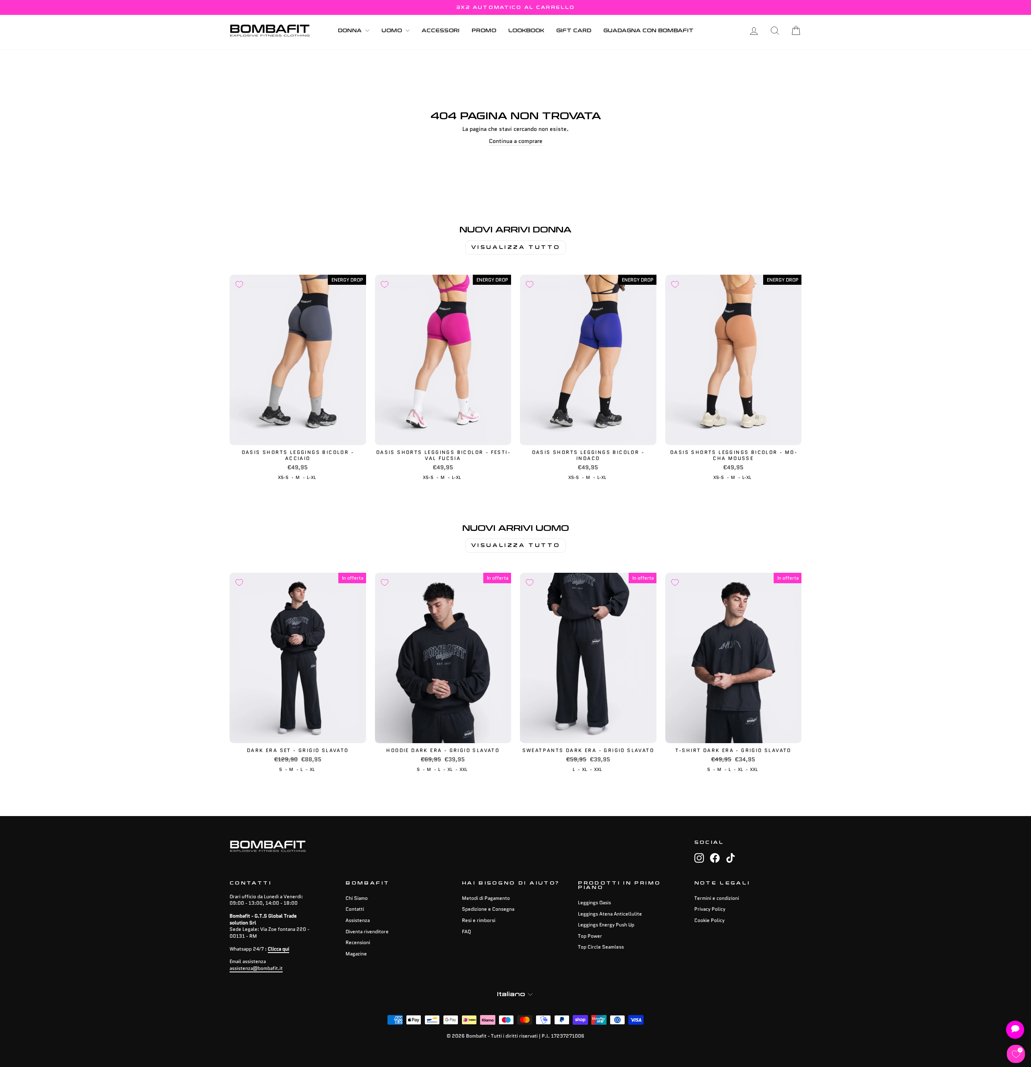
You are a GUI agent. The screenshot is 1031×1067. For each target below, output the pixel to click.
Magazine (356, 953)
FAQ (466, 931)
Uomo (392, 30)
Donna (350, 30)
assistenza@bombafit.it (256, 968)
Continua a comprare (515, 141)
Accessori (441, 30)
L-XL (311, 477)
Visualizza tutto (515, 247)
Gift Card (573, 30)
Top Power (590, 935)
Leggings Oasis (594, 902)
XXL (463, 769)
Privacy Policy (709, 908)
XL (312, 769)
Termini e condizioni (716, 898)
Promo (484, 30)
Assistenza (358, 920)
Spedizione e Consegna (488, 908)
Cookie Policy (709, 920)
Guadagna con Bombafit (648, 30)
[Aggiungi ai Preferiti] (239, 284)
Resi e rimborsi (478, 920)
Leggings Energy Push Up (606, 924)
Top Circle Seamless (601, 946)
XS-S (283, 477)
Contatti (355, 908)
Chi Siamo (357, 898)
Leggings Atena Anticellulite (610, 913)
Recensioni (358, 942)
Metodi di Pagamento (486, 898)
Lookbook (526, 30)
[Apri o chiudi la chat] (1015, 1030)
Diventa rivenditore (367, 931)
